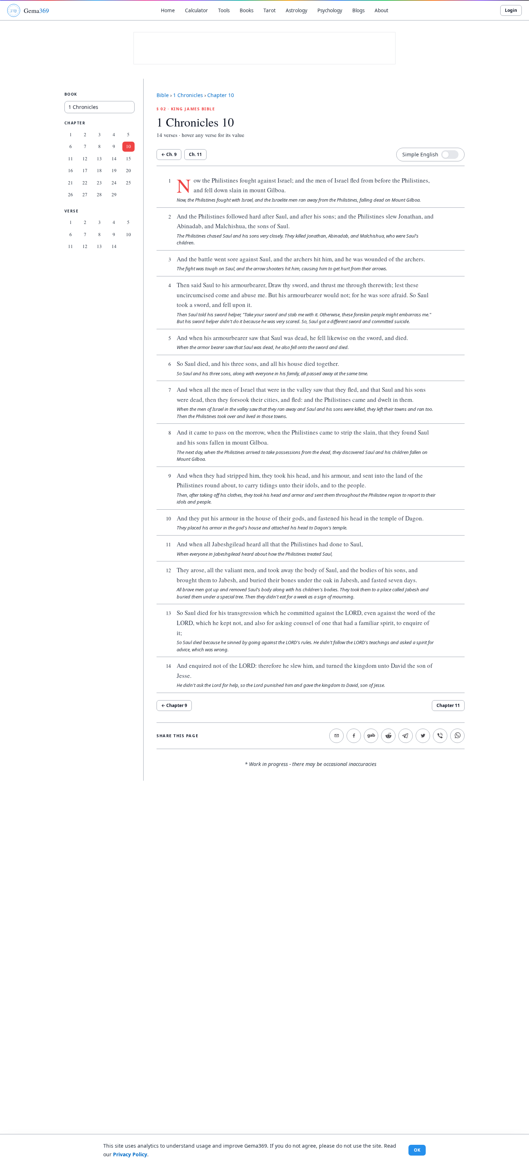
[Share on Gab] (371, 736)
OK (417, 1150)
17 (84, 170)
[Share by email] (336, 736)
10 (128, 146)
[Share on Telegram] (405, 736)
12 (84, 158)
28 (99, 194)
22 (84, 182)
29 (114, 194)
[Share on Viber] (440, 736)
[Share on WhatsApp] (457, 736)
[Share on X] (423, 736)
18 (99, 170)
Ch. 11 (195, 154)
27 (84, 194)
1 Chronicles (188, 95)
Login (511, 10)
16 (70, 170)
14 (114, 158)
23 (99, 182)
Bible (163, 95)
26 (70, 194)
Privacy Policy (130, 1154)
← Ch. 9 (169, 154)
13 (99, 158)
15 (128, 158)
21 (70, 182)
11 (70, 158)
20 (128, 170)
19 (114, 170)
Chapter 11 (448, 705)
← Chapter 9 (174, 705)
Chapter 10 (220, 95)
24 (114, 182)
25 (128, 182)
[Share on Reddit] (388, 736)
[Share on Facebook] (354, 736)
